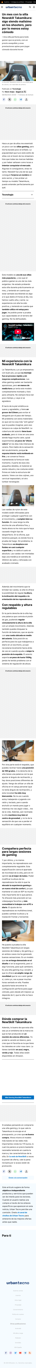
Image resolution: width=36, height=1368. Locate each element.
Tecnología (16, 89)
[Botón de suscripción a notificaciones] (34, 7)
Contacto (18, 1319)
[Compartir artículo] (26, 99)
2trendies (18, 1342)
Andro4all (18, 1328)
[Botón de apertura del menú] (2, 7)
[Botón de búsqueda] (30, 7)
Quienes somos (18, 1290)
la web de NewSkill (17, 1156)
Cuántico (7, 2)
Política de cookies (18, 1314)
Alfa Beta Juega (18, 1333)
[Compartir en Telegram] (21, 99)
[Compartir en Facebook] (4, 99)
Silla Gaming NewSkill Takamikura (18, 1097)
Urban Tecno (14, 7)
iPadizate (18, 1338)
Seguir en (19, 92)
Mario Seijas (9, 92)
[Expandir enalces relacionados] (32, 195)
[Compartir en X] (10, 99)
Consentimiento (18, 1309)
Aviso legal (18, 1300)
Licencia (18, 1295)
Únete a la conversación (18, 1178)
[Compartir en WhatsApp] (15, 99)
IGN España (18, 1347)
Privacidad (29, 2)
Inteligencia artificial (17, 2)
